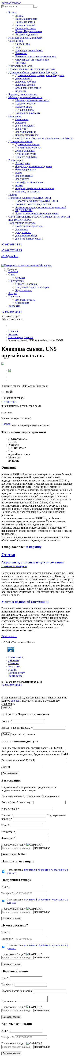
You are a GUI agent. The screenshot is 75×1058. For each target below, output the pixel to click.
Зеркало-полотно (25, 103)
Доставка (13, 660)
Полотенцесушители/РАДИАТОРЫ (29, 197)
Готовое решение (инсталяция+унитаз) (31, 69)
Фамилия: (8, 838)
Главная (13, 271)
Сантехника (15, 40)
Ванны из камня (25, 21)
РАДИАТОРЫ (23, 210)
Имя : (5, 886)
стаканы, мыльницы (27, 191)
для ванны (21, 229)
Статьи (8, 554)
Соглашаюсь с (37, 871)
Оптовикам (22, 302)
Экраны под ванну (26, 34)
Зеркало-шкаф (23, 106)
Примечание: (9, 1001)
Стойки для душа (25, 153)
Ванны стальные (25, 25)
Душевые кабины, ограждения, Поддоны (32, 72)
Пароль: (27, 727)
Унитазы (20, 62)
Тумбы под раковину (27, 112)
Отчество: (8, 831)
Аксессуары (15, 160)
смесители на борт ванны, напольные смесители (44, 138)
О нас (11, 274)
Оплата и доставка (26, 283)
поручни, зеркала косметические (34, 188)
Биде (18, 47)
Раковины (21, 53)
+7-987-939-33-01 (11, 244)
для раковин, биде (26, 235)
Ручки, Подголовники (28, 31)
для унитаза (22, 178)
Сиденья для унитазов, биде (32, 59)
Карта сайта (15, 675)
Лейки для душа (25, 150)
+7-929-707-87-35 (11, 250)
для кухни (21, 128)
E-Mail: (30, 760)
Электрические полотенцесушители (36, 213)
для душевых (23, 232)
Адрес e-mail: (10, 808)
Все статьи (9, 636)
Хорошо (7, 707)
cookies (15, 700)
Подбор (5, 423)
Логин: (6, 721)
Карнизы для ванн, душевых (25, 37)
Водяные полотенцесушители (33, 204)
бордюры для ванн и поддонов (33, 166)
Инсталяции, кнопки (20, 65)
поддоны (20, 90)
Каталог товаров (11, 2)
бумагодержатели (25, 169)
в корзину (34, 547)
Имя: (5, 825)
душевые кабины (25, 81)
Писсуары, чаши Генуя (29, 50)
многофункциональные (29, 182)
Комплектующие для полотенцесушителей (40, 207)
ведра (18, 172)
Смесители (14, 116)
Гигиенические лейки (28, 147)
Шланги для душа (26, 156)
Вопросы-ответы (25, 299)
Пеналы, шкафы (25, 109)
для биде (20, 122)
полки (19, 185)
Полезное (14, 296)
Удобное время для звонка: (17, 990)
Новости (13, 663)
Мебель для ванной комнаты (25, 97)
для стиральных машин (29, 238)
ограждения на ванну (28, 87)
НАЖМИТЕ (8, 401)
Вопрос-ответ (16, 672)
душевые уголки (25, 84)
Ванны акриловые (26, 18)
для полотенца (24, 175)
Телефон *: (7, 893)
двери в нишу (23, 78)
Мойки (12, 194)
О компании (15, 657)
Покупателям (16, 280)
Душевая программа (20, 141)
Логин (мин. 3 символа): (17, 802)
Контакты (14, 305)
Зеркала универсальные (22, 94)
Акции (12, 293)
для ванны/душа (25, 125)
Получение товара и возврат (32, 287)
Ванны (12, 12)
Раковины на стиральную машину (35, 56)
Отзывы (20, 277)
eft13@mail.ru (9, 256)
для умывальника (25, 131)
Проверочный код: (13, 844)
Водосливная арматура (22, 222)
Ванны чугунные (25, 28)
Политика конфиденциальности (20, 694)
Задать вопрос (23, 290)
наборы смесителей (27, 134)
